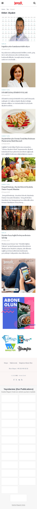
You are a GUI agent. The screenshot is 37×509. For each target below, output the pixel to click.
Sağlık (4, 43)
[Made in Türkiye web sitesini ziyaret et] (9, 489)
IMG (17, 375)
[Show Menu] (2, 3)
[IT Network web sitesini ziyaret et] (9, 473)
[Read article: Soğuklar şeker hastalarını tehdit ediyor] (18, 29)
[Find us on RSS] (22, 380)
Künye (6, 363)
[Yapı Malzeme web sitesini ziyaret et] (9, 481)
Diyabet (12, 9)
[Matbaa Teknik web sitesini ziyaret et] (27, 473)
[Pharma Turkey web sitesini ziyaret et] (9, 407)
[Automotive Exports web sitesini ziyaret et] (27, 481)
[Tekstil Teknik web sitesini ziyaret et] (27, 431)
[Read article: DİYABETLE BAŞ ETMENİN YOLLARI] (18, 75)
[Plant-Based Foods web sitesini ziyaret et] (27, 423)
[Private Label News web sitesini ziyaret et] (27, 398)
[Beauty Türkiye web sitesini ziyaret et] (9, 398)
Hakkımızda (13, 363)
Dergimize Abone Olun (25, 363)
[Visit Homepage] (18, 3)
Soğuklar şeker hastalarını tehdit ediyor (16, 47)
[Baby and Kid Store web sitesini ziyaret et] (27, 465)
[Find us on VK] (19, 380)
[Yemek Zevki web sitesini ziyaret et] (9, 415)
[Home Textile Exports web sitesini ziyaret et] (9, 456)
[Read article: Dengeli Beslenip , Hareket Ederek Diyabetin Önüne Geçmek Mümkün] (18, 169)
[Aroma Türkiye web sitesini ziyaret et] (9, 431)
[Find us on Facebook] (13, 380)
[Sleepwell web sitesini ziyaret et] (27, 440)
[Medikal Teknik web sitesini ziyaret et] (27, 407)
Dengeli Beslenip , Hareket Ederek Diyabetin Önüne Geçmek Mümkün (17, 188)
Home (3, 9)
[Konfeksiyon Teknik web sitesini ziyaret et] (9, 440)
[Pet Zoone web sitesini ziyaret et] (18, 498)
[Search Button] (34, 3)
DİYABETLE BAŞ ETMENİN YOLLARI (15, 93)
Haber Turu (6, 90)
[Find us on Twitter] (16, 380)
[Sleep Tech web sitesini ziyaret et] (9, 448)
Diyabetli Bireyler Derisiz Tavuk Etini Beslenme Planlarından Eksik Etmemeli (18, 140)
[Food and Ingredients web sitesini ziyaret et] (9, 423)
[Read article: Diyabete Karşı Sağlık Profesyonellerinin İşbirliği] (18, 218)
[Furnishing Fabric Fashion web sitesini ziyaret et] (27, 456)
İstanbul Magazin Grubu (18, 505)
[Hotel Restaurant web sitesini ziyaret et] (27, 415)
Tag (8, 9)
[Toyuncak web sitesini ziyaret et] (9, 465)
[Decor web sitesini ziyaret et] (27, 448)
